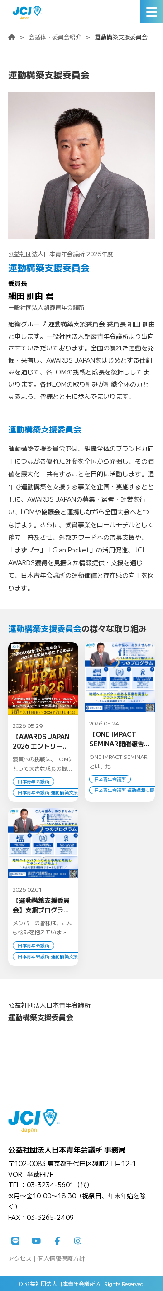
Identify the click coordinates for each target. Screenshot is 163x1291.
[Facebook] (57, 1241)
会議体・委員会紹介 (55, 37)
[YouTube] (36, 1241)
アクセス (20, 1258)
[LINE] (15, 1241)
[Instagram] (78, 1241)
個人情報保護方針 (61, 1258)
